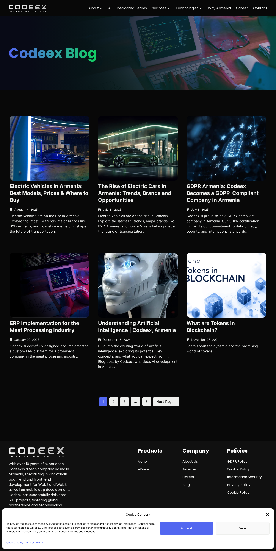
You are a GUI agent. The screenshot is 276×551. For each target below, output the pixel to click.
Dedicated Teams (132, 8)
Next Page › (166, 401)
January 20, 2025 (26, 339)
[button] (267, 514)
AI (109, 8)
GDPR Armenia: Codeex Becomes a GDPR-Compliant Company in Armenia (223, 193)
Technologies (187, 8)
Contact (260, 8)
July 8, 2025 (200, 209)
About (93, 8)
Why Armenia (219, 8)
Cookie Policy (14, 542)
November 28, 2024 (205, 339)
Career (242, 8)
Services (159, 8)
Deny (242, 528)
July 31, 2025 (112, 209)
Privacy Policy (34, 542)
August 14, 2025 (26, 209)
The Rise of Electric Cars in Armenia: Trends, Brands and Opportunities (134, 193)
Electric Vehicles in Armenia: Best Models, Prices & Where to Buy (49, 193)
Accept (186, 528)
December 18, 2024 (117, 339)
